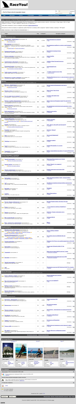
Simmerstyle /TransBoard (52, 252)
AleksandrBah (50, 120)
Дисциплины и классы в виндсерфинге (11, 115)
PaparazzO (36, 361)
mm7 (49, 146)
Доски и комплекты (11, 237)
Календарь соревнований (53, 15)
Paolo (49, 242)
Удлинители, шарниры (26, 232)
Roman (49, 62)
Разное (21, 233)
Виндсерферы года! (11, 41)
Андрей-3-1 (50, 165)
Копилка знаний (11, 48)
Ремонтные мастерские (12, 108)
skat (9, 361)
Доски (9, 232)
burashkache (50, 78)
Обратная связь (47, 396)
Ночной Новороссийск (10, 363)
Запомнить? (72, 11)
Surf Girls (23, 363)
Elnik (66, 361)
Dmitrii (49, 86)
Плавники (6, 233)
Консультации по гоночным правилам (15, 68)
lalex (48, 40)
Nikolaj (49, 202)
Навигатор (7, 375)
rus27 (51, 362)
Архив (70, 396)
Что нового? (13, 341)
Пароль (56, 13)
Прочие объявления (7, 271)
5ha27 (49, 46)
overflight (49, 125)
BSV (48, 247)
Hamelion (23, 362)
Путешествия (5, 197)
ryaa (48, 136)
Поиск (61, 341)
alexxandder (50, 178)
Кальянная (4, 295)
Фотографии (31, 15)
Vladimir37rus (21, 380)
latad (49, 101)
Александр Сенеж (51, 160)
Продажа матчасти (6, 227)
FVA (48, 236)
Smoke (6, 385)
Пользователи (69, 15)
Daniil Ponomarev (51, 72)
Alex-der (49, 91)
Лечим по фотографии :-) (20, 48)
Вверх (73, 396)
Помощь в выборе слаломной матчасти (15, 126)
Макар (49, 57)
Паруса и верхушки (20, 237)
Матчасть (4, 81)
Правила (40, 15)
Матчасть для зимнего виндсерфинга (15, 160)
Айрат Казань (50, 276)
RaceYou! (4, 36)
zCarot (53, 400)
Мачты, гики (18, 232)
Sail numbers (12, 15)
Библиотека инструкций (12, 87)
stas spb (49, 326)
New (4, 15)
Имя (56, 11)
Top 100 (37, 341)
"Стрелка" (52, 363)
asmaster (49, 96)
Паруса (13, 232)
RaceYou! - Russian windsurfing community (59, 396)
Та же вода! (4, 174)
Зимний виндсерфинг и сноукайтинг (10, 155)
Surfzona (49, 268)
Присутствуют (5, 371)
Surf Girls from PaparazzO (36, 363)
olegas (49, 223)
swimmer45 (50, 107)
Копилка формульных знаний (13, 121)
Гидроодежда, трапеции (14, 233)
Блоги (21, 15)
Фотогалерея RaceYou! (7, 339)
